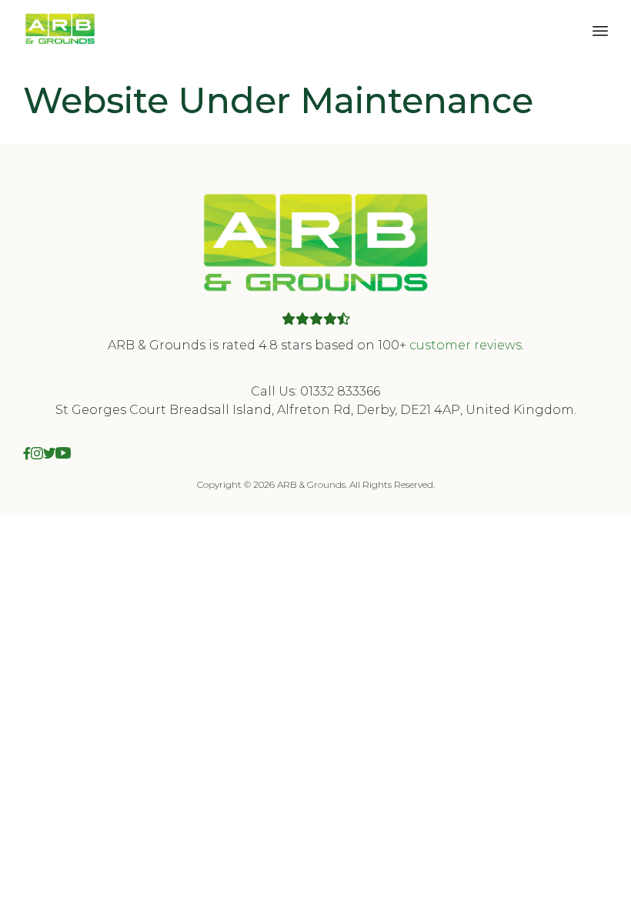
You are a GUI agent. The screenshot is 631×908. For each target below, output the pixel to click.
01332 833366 (340, 391)
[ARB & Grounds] (59, 29)
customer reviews (465, 345)
